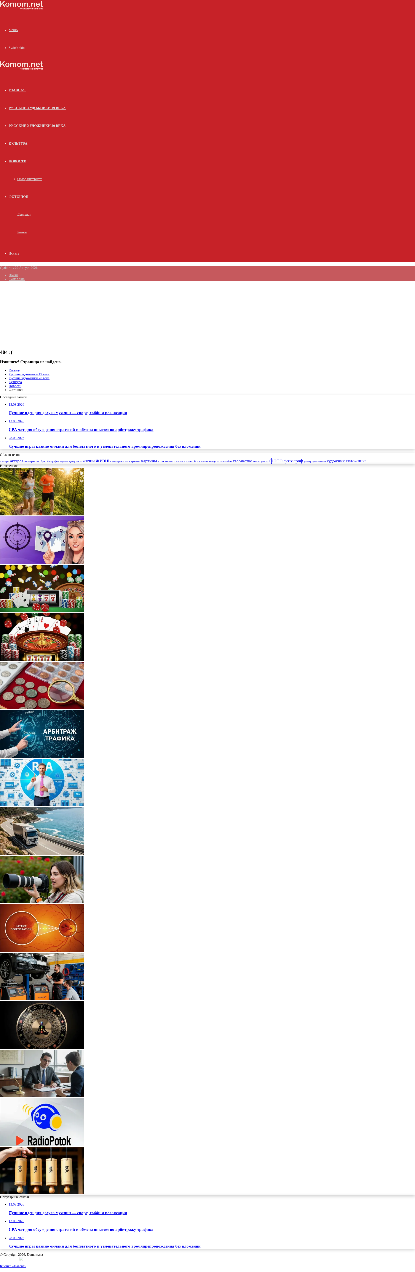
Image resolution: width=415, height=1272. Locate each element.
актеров (17, 461)
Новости (17, 161)
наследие (202, 461)
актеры (29, 461)
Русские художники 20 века (37, 126)
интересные (120, 461)
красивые (165, 461)
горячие (64, 461)
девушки (75, 461)
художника (356, 460)
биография (53, 461)
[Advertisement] (207, 314)
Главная (14, 370)
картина (134, 461)
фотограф (293, 460)
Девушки (24, 214)
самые (221, 461)
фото (276, 460)
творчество (242, 461)
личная (179, 461)
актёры (41, 461)
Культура (18, 143)
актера (4, 461)
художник (336, 460)
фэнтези (322, 461)
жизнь (103, 460)
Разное (22, 232)
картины (149, 460)
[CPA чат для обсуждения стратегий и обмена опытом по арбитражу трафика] (42, 563)
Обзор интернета (29, 179)
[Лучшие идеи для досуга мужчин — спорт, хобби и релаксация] (42, 514)
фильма (264, 461)
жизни (89, 460)
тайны (228, 461)
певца (212, 461)
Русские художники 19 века (37, 108)
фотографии (310, 461)
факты (256, 461)
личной (191, 461)
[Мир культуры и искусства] (21, 9)
